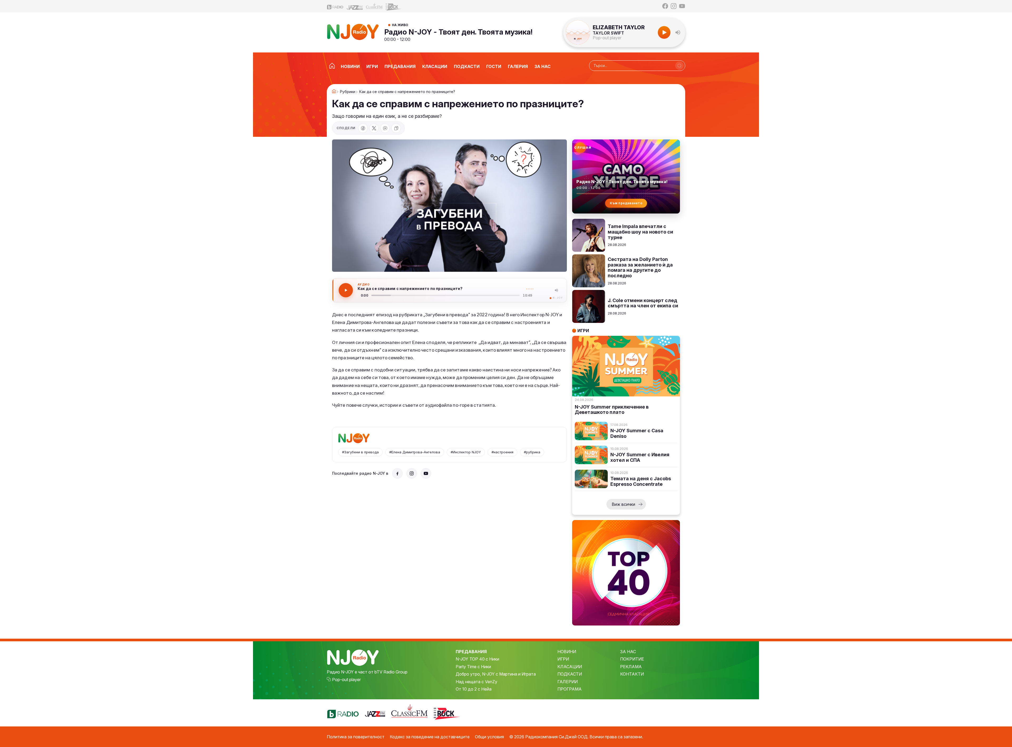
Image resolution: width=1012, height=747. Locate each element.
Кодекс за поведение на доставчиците (430, 736)
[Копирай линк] (396, 128)
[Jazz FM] (354, 6)
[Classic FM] (374, 6)
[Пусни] (346, 290)
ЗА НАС (628, 651)
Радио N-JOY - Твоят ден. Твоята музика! (458, 32)
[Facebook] (665, 6)
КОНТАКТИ (632, 674)
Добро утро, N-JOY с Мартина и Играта (496, 674)
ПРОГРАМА (569, 689)
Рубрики (347, 92)
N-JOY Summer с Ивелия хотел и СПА (639, 457)
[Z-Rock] (393, 6)
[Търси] (679, 65)
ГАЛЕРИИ (567, 681)
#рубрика (532, 452)
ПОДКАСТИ (569, 674)
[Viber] (385, 128)
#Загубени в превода (360, 452)
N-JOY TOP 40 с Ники (477, 659)
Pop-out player (607, 37)
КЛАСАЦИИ (569, 666)
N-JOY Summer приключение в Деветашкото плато (612, 409)
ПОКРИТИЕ (632, 659)
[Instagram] (673, 6)
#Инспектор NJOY (466, 452)
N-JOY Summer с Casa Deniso (636, 433)
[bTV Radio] (335, 6)
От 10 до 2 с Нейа (474, 689)
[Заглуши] (556, 290)
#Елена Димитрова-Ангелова (414, 452)
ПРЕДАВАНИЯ (471, 651)
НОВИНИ (566, 651)
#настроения (502, 452)
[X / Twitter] (374, 128)
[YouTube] (682, 6)
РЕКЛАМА (631, 666)
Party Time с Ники (473, 666)
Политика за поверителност (356, 736)
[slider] (445, 295)
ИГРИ (563, 659)
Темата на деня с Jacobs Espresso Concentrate (640, 481)
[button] (678, 32)
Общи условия (489, 736)
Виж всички (623, 504)
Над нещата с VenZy (476, 681)
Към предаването (626, 203)
